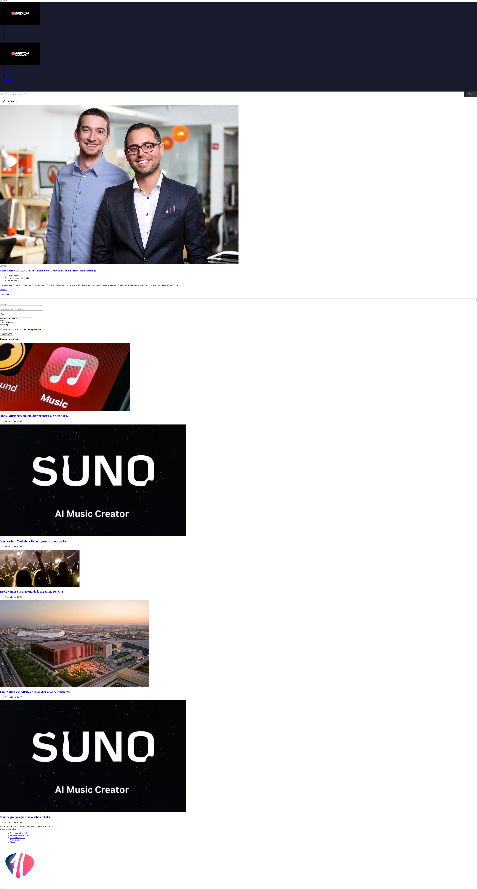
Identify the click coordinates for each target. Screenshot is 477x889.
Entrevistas (9, 75)
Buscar (2, 90)
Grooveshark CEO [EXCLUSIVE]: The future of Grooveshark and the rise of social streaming (48, 270)
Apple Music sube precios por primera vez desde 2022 (34, 415)
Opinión (8, 77)
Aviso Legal (15, 840)
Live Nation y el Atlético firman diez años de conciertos (35, 691)
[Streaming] (15, 325)
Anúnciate (9, 80)
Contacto (13, 842)
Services (3, 266)
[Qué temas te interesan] (15, 318)
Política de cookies (17, 838)
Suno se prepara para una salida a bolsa (25, 817)
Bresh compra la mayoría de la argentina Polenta (31, 591)
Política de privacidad (18, 833)
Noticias (8, 71)
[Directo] (15, 321)
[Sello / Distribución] (15, 323)
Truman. (20, 829)
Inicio (7, 68)
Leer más (3, 290)
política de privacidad (32, 329)
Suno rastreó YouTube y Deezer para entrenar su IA (33, 541)
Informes (8, 73)
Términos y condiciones (19, 835)
